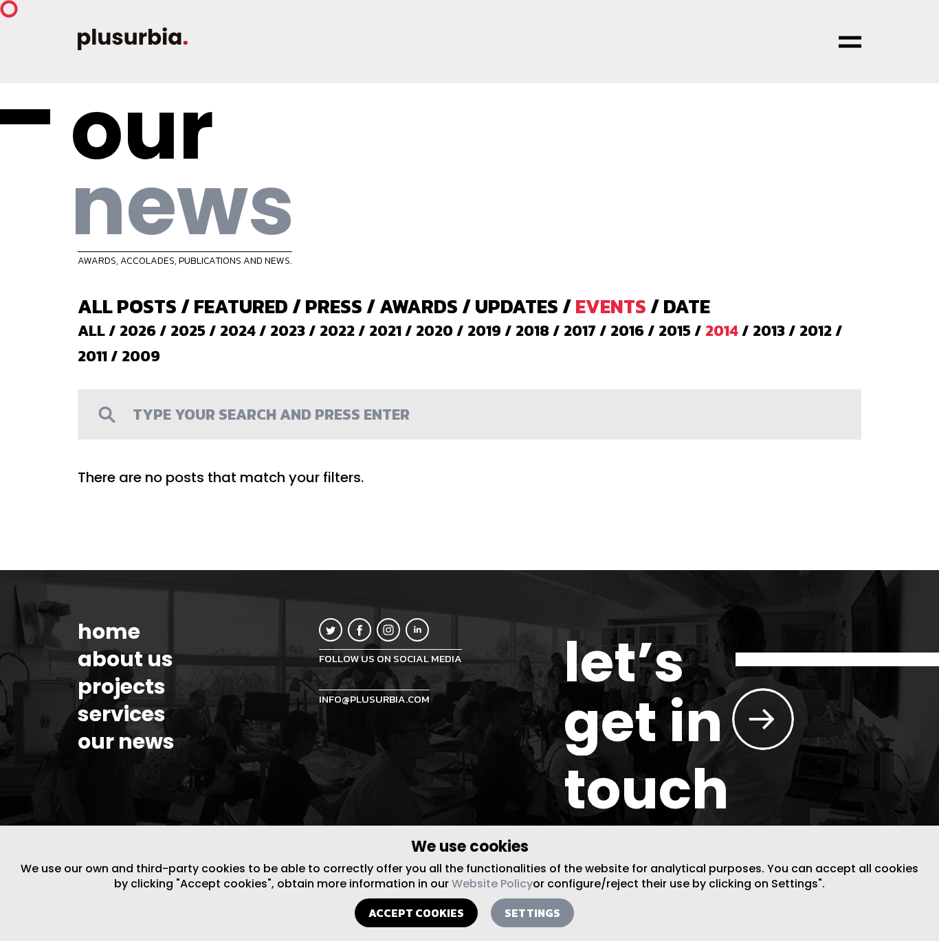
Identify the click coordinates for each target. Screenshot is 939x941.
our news (126, 742)
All (91, 330)
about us (125, 659)
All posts (127, 306)
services (122, 714)
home (109, 632)
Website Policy (492, 884)
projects (122, 687)
